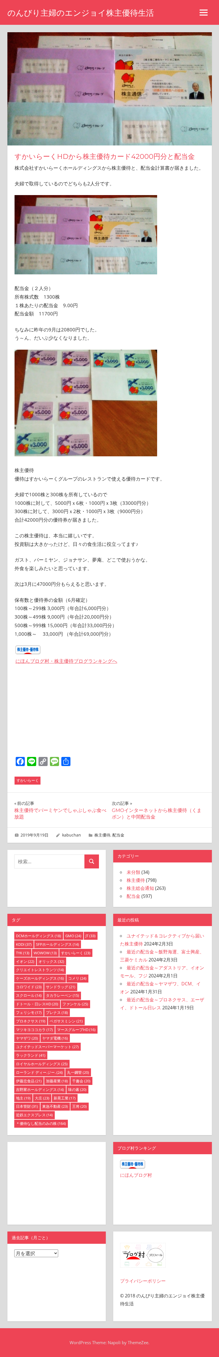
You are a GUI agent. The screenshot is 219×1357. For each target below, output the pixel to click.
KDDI (24, 944)
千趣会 (81, 1080)
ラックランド (30, 1055)
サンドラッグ (60, 986)
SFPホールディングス (57, 944)
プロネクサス (30, 1021)
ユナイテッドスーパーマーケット (47, 1046)
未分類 (133, 872)
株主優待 (102, 835)
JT (91, 935)
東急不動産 (55, 1106)
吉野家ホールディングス (40, 1089)
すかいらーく (28, 780)
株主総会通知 (140, 888)
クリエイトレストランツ (40, 969)
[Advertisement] (109, 712)
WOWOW (45, 952)
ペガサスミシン (66, 1021)
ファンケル (75, 1003)
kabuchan (71, 835)
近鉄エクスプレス (34, 1114)
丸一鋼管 (78, 1072)
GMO (73, 935)
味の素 (77, 1089)
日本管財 (27, 1106)
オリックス (51, 961)
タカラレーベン (62, 995)
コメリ (77, 978)
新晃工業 (65, 1098)
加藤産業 (57, 1080)
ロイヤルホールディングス (42, 1063)
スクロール (29, 995)
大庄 (42, 1098)
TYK (22, 952)
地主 (23, 1098)
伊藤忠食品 (29, 1080)
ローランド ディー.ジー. (39, 1072)
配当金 (118, 835)
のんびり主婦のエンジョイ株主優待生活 (80, 13)
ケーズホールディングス (40, 978)
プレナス (57, 1012)
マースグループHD (76, 1029)
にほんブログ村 (136, 1175)
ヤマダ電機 (55, 1038)
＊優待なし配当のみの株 (41, 1123)
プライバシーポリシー (143, 1281)
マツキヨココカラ (34, 1029)
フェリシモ (29, 1012)
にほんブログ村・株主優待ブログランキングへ (66, 661)
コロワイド (29, 986)
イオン (25, 961)
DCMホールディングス (38, 935)
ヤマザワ (27, 1038)
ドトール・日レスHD (37, 1003)
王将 (79, 1106)
